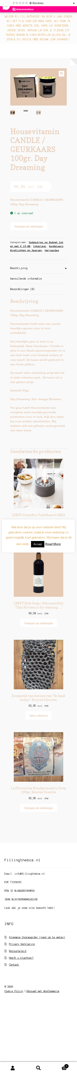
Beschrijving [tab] (19, 268)
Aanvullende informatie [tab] (26, 278)
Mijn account (13, 1068)
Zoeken (38, 1068)
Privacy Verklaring (22, 944)
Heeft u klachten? (21, 958)
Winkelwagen (59, 1065)
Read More (53, 544)
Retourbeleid (17, 951)
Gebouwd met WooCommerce (42, 991)
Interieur (39, 246)
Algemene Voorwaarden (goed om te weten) (37, 937)
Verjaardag (52, 250)
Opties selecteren (38, 715)
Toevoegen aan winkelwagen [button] (38, 623)
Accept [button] (37, 544)
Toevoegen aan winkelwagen (28, 226)
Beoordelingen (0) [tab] (22, 289)
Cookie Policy (14, 991)
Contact (14, 964)
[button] (61, 73)
